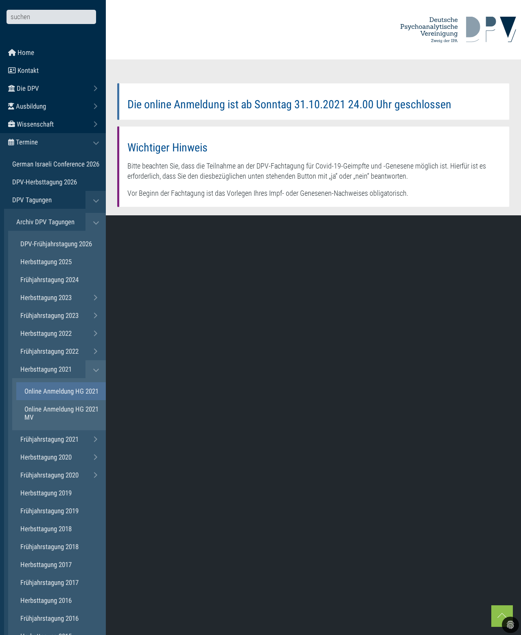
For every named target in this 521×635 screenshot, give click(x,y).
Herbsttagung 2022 (46, 333)
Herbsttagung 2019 (46, 493)
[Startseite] (458, 29)
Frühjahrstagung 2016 (49, 618)
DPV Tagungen (32, 200)
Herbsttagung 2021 (46, 369)
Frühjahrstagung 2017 (49, 582)
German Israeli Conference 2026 (55, 164)
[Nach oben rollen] (502, 616)
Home (25, 52)
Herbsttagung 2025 (46, 262)
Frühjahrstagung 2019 (49, 511)
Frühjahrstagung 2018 (49, 547)
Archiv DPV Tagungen (45, 222)
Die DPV (49, 88)
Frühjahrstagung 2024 (49, 280)
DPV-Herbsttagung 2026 (44, 182)
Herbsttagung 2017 (46, 565)
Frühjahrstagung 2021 (49, 439)
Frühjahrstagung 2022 (49, 351)
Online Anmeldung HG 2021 (61, 391)
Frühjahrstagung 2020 (49, 475)
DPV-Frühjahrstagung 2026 (56, 244)
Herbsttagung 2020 (46, 457)
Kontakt (27, 70)
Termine (48, 142)
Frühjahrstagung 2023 (49, 315)
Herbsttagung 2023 (46, 297)
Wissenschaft (57, 124)
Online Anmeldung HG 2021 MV (61, 413)
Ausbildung (52, 106)
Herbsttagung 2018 (46, 529)
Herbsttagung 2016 (46, 600)
